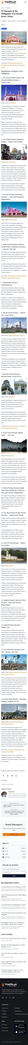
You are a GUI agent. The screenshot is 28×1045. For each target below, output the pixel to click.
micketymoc (11, 396)
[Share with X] (16, 776)
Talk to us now (14, 834)
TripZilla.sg (17, 1008)
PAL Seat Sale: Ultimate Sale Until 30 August (13, 938)
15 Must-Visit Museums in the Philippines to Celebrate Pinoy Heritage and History (12, 65)
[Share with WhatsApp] (8, 776)
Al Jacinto (11, 455)
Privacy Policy (5, 1030)
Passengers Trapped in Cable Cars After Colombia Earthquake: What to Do (12, 971)
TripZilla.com (5, 1008)
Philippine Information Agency (16, 335)
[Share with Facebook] (3, 776)
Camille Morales (12, 219)
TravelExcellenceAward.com (21, 1014)
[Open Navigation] (25, 2)
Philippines (8, 7)
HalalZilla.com (18, 1011)
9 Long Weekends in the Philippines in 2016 (13, 905)
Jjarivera (10, 565)
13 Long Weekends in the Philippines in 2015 (13, 887)
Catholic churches (18, 53)
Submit (14, 875)
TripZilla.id (4, 1011)
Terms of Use (5, 1027)
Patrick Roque (12, 162)
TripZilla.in (4, 1014)
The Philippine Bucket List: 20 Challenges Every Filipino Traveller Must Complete (12, 923)
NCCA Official (12, 102)
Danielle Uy (11, 791)
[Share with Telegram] (12, 776)
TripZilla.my (4, 1017)
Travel (2, 7)
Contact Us (4, 1024)
